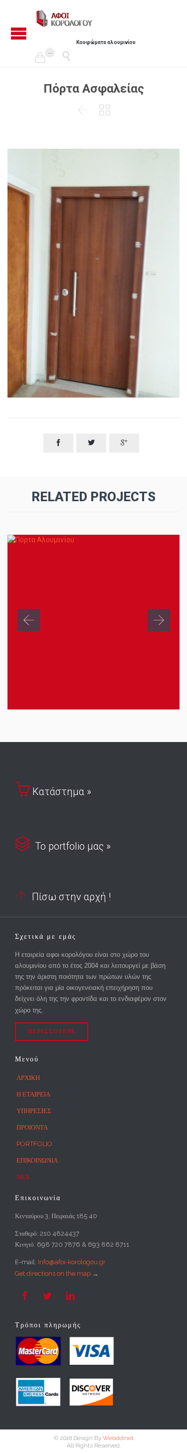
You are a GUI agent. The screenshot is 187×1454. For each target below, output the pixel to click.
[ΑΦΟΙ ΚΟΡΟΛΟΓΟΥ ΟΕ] (65, 18)
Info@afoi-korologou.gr (72, 1262)
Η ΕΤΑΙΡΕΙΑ (33, 1094)
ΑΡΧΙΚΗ (28, 1077)
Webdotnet (118, 1437)
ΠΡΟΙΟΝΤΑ (32, 1127)
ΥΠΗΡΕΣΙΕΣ (33, 1111)
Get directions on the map (53, 1273)
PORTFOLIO (34, 1144)
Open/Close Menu (18, 33)
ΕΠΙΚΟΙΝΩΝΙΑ (37, 1160)
